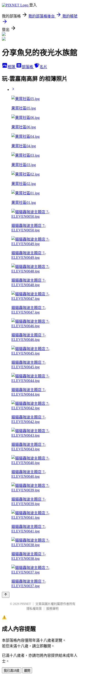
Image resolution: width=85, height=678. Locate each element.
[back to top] (5, 595)
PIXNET (25, 604)
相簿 (12, 67)
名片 (43, 67)
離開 (27, 670)
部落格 (28, 67)
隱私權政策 (34, 608)
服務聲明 (52, 608)
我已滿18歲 (11, 670)
